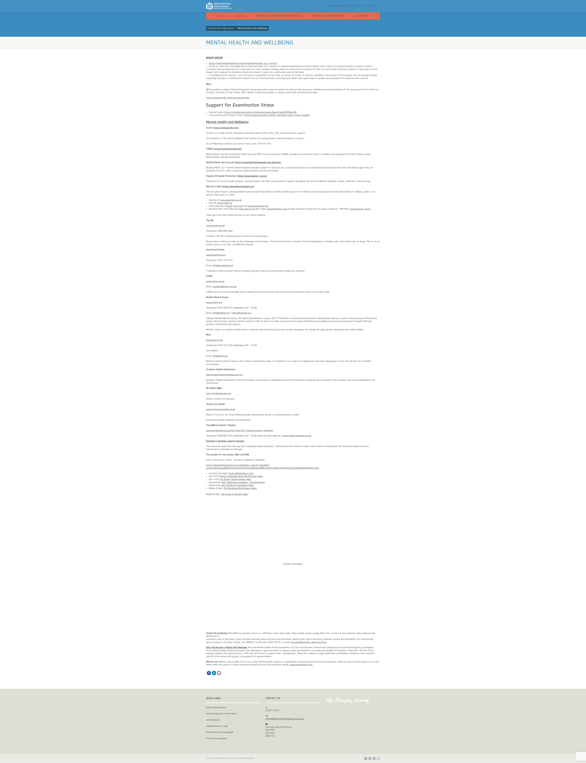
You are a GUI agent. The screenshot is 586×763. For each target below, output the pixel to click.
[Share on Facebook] (209, 673)
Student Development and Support (278, 15)
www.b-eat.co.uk (234, 206)
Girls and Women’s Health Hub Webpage (226, 647)
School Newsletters (216, 707)
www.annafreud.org (216, 255)
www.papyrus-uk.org (360, 209)
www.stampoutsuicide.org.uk (220, 409)
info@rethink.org (221, 313)
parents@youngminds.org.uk (296, 435)
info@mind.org (220, 356)
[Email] (219, 673)
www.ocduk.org (224, 203)
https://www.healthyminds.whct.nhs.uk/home (258, 162)
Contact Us (371, 6)
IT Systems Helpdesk (216, 738)
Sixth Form (361, 15)
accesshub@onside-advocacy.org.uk (309, 642)
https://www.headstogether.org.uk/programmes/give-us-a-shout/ (243, 63)
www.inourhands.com (258, 206)
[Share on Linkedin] (214, 673)
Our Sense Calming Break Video (235, 479)
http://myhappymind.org (218, 393)
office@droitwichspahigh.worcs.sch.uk (285, 719)
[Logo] (233, 6)
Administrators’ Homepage (219, 732)
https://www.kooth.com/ (226, 128)
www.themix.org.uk (215, 225)
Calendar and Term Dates (344, 6)
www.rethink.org (214, 302)
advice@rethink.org (241, 313)
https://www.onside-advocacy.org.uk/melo (227, 98)
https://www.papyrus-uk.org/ (252, 176)
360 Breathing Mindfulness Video (240, 488)
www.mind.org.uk (214, 340)
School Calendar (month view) (221, 713)
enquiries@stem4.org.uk (225, 286)
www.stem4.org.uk (215, 281)
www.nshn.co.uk (247, 209)
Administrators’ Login (217, 726)
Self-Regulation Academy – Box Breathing (243, 482)
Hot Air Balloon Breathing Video (238, 485)
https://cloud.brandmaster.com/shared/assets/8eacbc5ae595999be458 (260, 112)
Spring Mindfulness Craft (241, 473)
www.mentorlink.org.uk (301, 664)
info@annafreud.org (223, 265)
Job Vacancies (213, 720)
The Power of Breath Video (234, 494)
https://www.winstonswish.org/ (238, 186)
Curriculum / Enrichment (328, 15)
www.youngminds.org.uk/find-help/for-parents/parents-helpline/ (239, 430)
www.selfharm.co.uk (277, 209)
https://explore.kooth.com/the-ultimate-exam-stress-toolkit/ (277, 115)
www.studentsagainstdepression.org (224, 374)
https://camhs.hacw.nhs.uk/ (228, 149)
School (241, 15)
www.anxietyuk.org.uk (231, 200)
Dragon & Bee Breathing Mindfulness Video (241, 476)
